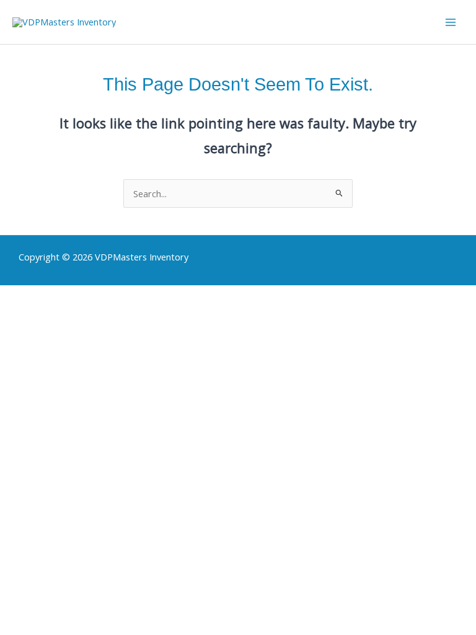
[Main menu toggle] (451, 22)
